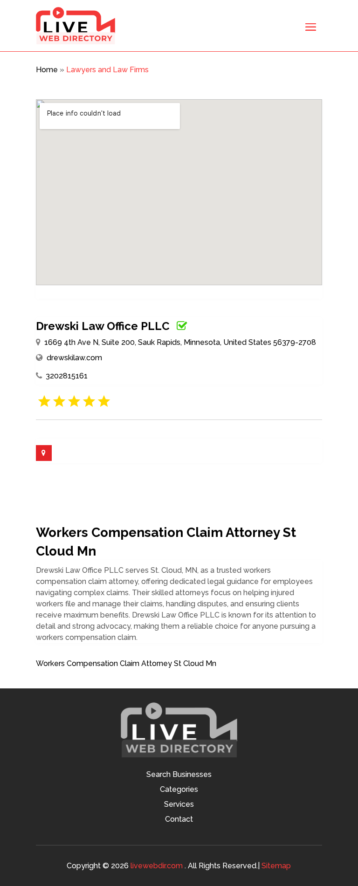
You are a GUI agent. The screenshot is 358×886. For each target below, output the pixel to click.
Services (179, 805)
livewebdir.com (157, 865)
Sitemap (276, 865)
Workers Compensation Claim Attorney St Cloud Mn (126, 663)
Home (47, 69)
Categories (179, 790)
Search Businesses (179, 775)
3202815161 (67, 375)
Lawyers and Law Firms (107, 69)
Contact (179, 820)
